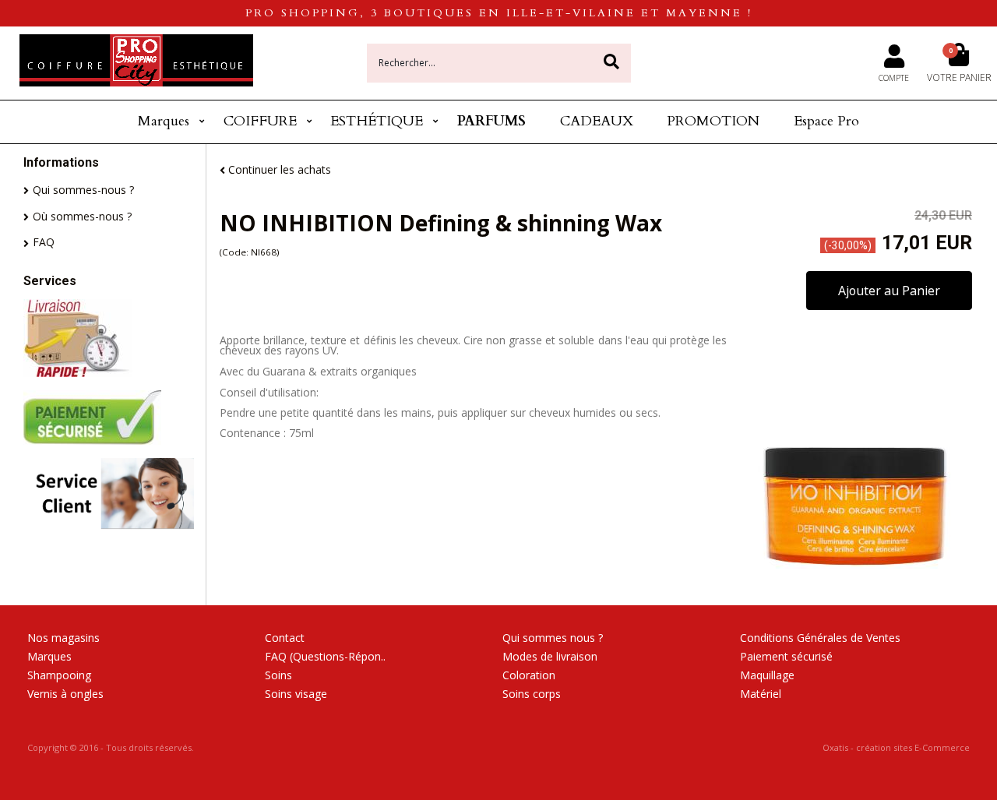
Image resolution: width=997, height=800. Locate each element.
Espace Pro (826, 121)
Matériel (760, 693)
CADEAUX (596, 121)
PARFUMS (491, 121)
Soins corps (531, 693)
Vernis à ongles (65, 693)
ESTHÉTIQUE (376, 121)
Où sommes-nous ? (82, 216)
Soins (278, 675)
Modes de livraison (549, 656)
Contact (285, 637)
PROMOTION (713, 121)
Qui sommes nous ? (552, 637)
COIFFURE (260, 121)
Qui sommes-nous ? (83, 189)
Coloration (528, 675)
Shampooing (59, 675)
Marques (163, 121)
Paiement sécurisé (786, 656)
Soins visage (296, 693)
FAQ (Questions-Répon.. (325, 656)
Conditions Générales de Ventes (820, 637)
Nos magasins (63, 637)
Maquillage (767, 675)
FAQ (44, 241)
